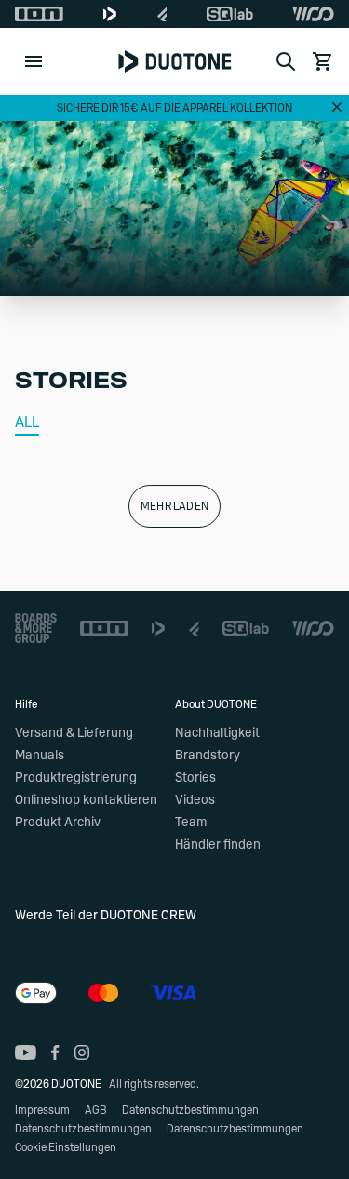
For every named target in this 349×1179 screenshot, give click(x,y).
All (27, 422)
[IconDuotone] (109, 14)
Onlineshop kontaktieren (86, 800)
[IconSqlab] (230, 14)
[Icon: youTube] (25, 1052)
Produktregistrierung (76, 777)
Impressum (42, 1110)
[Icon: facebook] (55, 1052)
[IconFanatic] (162, 14)
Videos (195, 800)
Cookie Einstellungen (65, 1147)
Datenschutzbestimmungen (190, 1110)
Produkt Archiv (58, 822)
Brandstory (207, 755)
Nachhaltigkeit (217, 733)
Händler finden (218, 844)
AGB (96, 1110)
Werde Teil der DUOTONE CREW (105, 915)
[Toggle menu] (33, 61)
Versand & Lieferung (74, 733)
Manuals (39, 755)
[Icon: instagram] (81, 1052)
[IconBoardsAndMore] (36, 628)
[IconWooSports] (313, 14)
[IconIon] (39, 14)
